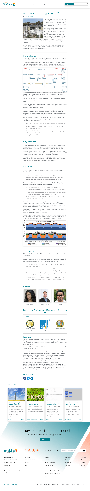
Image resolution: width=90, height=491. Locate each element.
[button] (24, 378)
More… (23, 419)
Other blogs (68, 419)
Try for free (69, 4)
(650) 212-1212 (81, 484)
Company (59, 4)
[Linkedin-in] (29, 450)
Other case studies (29, 16)
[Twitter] (33, 450)
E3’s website (51, 360)
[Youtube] (37, 450)
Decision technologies (21, 4)
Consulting (42, 4)
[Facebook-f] (26, 450)
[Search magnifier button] (87, 4)
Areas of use (51, 4)
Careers (73, 484)
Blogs (9, 419)
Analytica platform (33, 4)
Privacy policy (65, 484)
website (33, 351)
